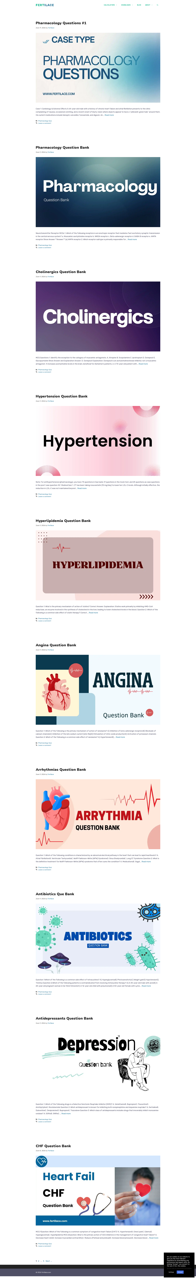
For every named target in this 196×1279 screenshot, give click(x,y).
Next (49, 1261)
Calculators (109, 5)
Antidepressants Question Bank (64, 1018)
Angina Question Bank (56, 645)
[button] (157, 5)
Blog (139, 5)
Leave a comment (44, 123)
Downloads (126, 5)
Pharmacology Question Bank (62, 147)
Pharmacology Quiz (45, 121)
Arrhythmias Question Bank (61, 769)
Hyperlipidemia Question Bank (63, 520)
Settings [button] (171, 1272)
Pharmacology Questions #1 (61, 23)
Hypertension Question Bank (61, 396)
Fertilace (45, 5)
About (147, 5)
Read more (109, 115)
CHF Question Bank (53, 1146)
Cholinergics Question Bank (61, 271)
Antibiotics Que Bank (55, 894)
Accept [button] (180, 1272)
